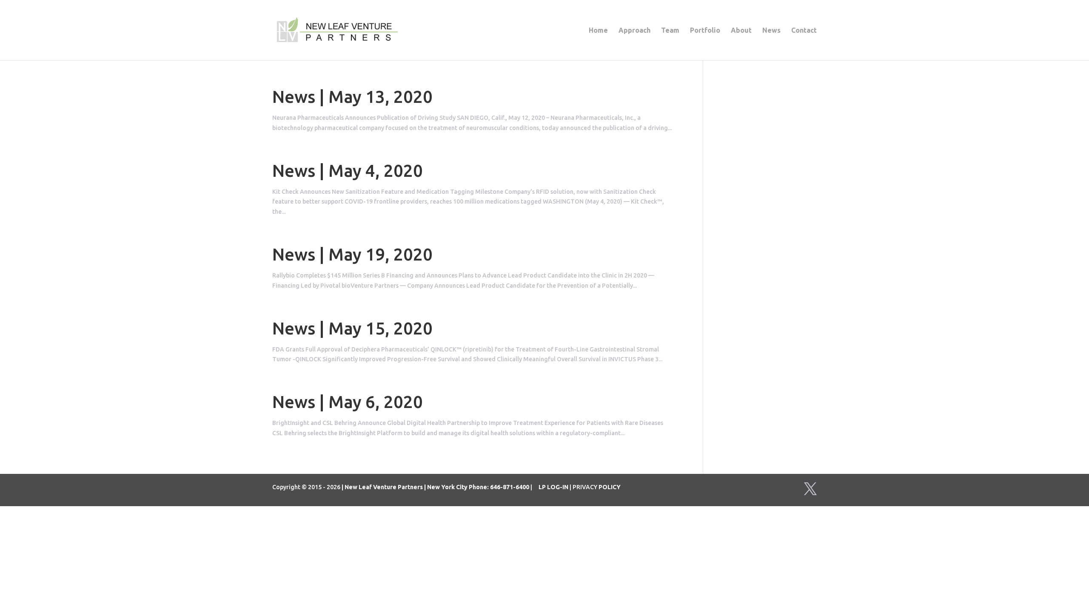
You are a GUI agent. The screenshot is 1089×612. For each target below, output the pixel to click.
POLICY (610, 487)
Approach (634, 30)
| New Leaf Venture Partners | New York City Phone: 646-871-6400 (435, 487)
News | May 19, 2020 (352, 254)
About (741, 30)
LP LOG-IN (553, 487)
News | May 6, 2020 (347, 401)
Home (598, 30)
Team (670, 30)
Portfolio (705, 30)
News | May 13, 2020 (352, 96)
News (771, 30)
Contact (804, 30)
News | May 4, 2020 (347, 170)
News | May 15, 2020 (352, 328)
